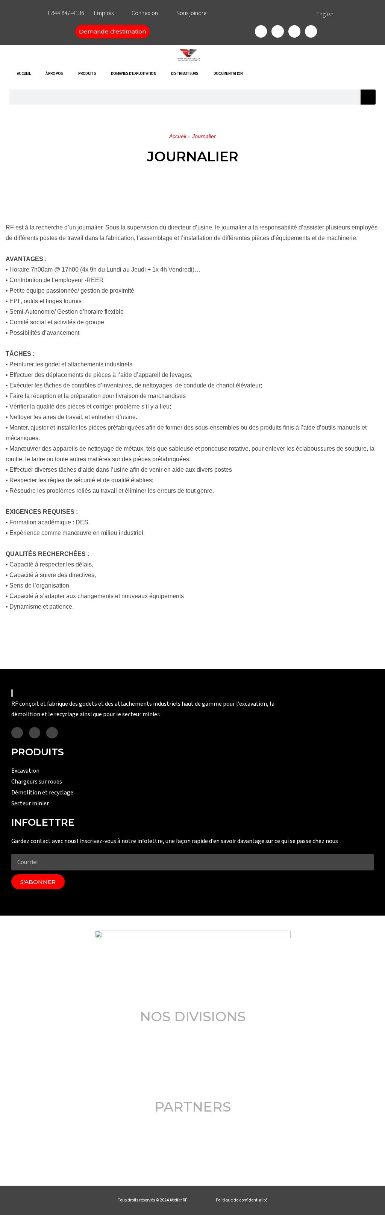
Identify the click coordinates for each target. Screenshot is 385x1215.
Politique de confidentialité (241, 1200)
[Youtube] (311, 31)
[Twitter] (277, 31)
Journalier (204, 136)
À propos (54, 73)
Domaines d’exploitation (133, 73)
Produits (87, 73)
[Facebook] (261, 31)
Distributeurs (185, 73)
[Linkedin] (294, 31)
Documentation (228, 73)
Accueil (23, 73)
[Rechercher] (368, 97)
